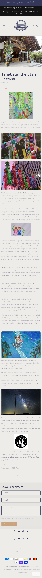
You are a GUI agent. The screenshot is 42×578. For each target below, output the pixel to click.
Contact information (22, 572)
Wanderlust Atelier (14, 566)
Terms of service (17, 569)
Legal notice (36, 569)
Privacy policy (8, 569)
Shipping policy (27, 569)
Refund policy (34, 566)
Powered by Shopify (24, 566)
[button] (4, 25)
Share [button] (5, 88)
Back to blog (22, 476)
